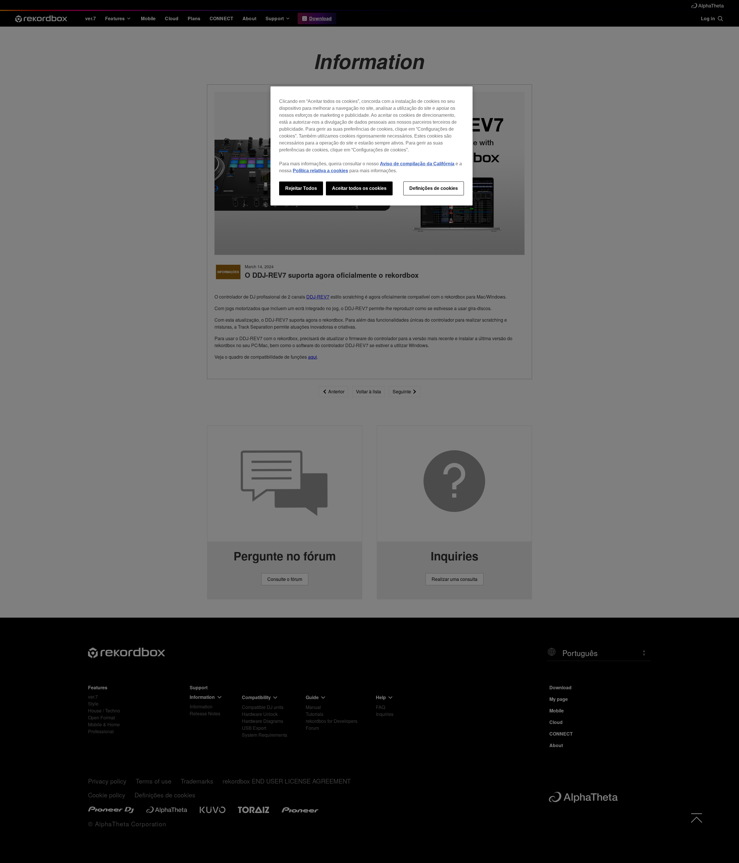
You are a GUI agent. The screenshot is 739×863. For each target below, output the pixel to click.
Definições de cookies (433, 188)
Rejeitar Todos (301, 188)
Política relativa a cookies (320, 170)
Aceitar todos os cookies (359, 188)
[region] (371, 145)
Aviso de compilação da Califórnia (417, 163)
